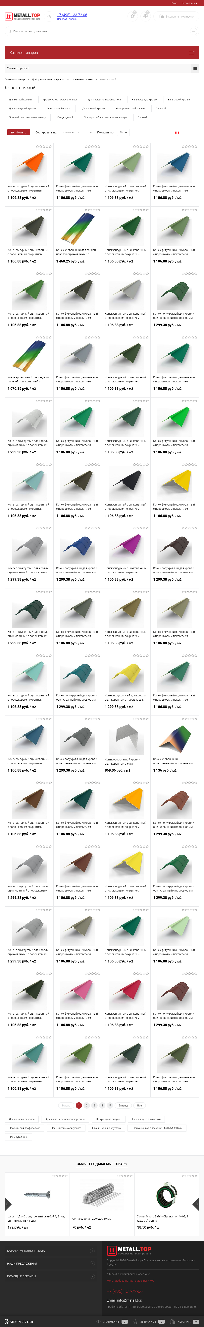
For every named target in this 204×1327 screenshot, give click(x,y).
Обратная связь (22, 1321)
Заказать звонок (67, 18)
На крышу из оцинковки (146, 1119)
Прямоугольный (18, 1136)
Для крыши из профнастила (104, 99)
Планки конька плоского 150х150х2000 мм (157, 1128)
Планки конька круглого (106, 1128)
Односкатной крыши (59, 108)
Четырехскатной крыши (130, 108)
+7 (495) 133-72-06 (72, 15)
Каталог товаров (24, 53)
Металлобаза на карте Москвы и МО (130, 1280)
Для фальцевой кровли (22, 108)
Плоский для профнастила (24, 1128)
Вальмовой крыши (179, 99)
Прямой (142, 117)
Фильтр (21, 132)
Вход (174, 3)
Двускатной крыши (93, 108)
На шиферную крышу (144, 99)
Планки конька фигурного (66, 1128)
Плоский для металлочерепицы (27, 117)
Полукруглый (65, 117)
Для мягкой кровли (20, 99)
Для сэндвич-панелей (21, 1119)
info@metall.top (129, 1300)
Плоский (161, 108)
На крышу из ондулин (108, 1119)
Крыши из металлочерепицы (60, 99)
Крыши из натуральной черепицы (65, 1119)
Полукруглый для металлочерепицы (105, 117)
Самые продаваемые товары (102, 1164)
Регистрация (189, 3)
